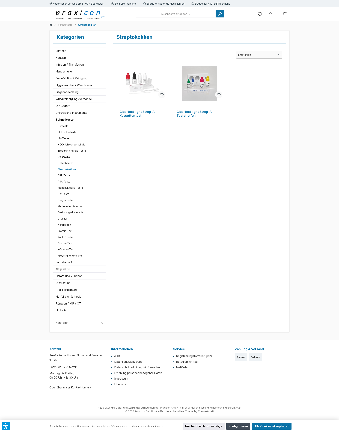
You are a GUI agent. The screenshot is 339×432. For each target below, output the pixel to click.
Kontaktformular (81, 387)
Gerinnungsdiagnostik (70, 212)
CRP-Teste (64, 175)
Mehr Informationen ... (152, 426)
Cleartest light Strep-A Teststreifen (194, 113)
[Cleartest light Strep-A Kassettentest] (142, 83)
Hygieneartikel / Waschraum (74, 85)
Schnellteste (65, 119)
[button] (6, 426)
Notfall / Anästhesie (68, 296)
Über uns (120, 384)
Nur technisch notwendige (203, 426)
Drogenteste (65, 200)
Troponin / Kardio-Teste (72, 150)
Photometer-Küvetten (70, 206)
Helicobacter (65, 163)
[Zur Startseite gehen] (77, 14)
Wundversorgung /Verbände (74, 99)
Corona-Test (65, 243)
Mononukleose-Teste (70, 187)
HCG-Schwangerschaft (71, 144)
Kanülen (61, 57)
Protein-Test (65, 230)
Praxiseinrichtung (67, 289)
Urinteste (63, 125)
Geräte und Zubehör (69, 276)
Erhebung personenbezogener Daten (138, 373)
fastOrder (182, 367)
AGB (117, 356)
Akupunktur (63, 269)
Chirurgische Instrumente (71, 112)
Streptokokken (67, 169)
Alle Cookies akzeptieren (271, 426)
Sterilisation (63, 283)
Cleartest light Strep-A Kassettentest (137, 113)
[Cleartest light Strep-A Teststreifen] (199, 83)
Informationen (122, 349)
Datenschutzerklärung (128, 361)
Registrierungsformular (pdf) (194, 356)
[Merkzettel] (259, 13)
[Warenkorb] (285, 13)
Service (179, 349)
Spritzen (61, 51)
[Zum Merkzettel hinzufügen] (161, 94)
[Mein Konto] (270, 13)
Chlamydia (64, 156)
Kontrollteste (65, 237)
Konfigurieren (238, 426)
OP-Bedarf (63, 106)
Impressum (121, 378)
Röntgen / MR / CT (68, 303)
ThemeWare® (206, 411)
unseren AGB (233, 407)
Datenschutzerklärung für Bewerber (137, 367)
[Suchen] (220, 13)
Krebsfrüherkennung (70, 255)
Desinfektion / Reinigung (71, 78)
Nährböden (64, 224)
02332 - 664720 (63, 367)
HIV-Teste (63, 193)
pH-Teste (63, 138)
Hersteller (61, 322)
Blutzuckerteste (67, 132)
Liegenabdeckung (67, 92)
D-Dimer (62, 218)
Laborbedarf (64, 262)
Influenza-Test (66, 249)
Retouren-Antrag (187, 361)
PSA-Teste (64, 181)
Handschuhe (64, 71)
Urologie (61, 310)
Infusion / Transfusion (70, 64)
